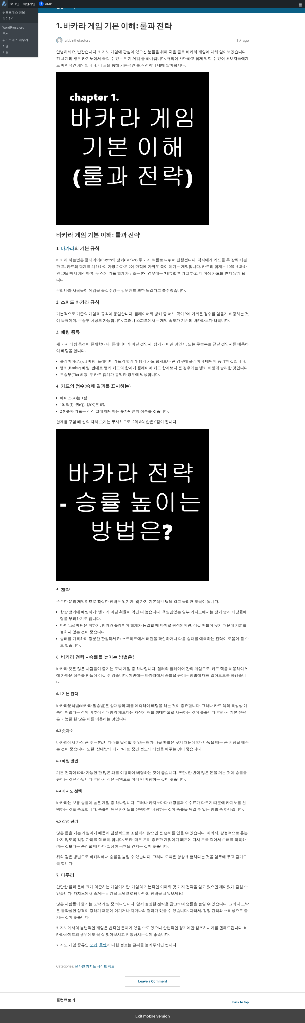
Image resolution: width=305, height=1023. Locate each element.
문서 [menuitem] (5, 34)
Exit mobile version (152, 1016)
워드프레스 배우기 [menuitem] (15, 40)
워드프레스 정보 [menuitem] (13, 12)
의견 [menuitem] (5, 52)
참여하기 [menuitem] (8, 18)
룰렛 (103, 944)
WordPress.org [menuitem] (13, 27)
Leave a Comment (152, 981)
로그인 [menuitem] (14, 4)
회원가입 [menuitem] (29, 4)
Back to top (240, 1002)
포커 (93, 944)
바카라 (67, 248)
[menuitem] (4, 4)
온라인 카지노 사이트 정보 (95, 966)
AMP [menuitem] (48, 4)
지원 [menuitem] (5, 46)
